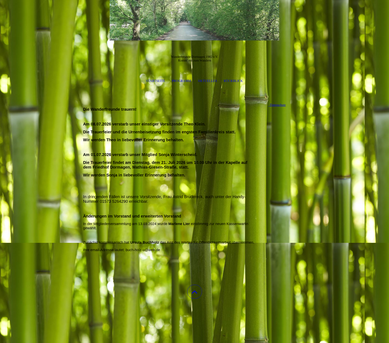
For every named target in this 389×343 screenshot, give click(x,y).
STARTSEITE (155, 81)
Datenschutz (277, 105)
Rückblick (233, 81)
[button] (194, 292)
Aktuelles (207, 81)
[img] (194, 20)
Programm (181, 81)
